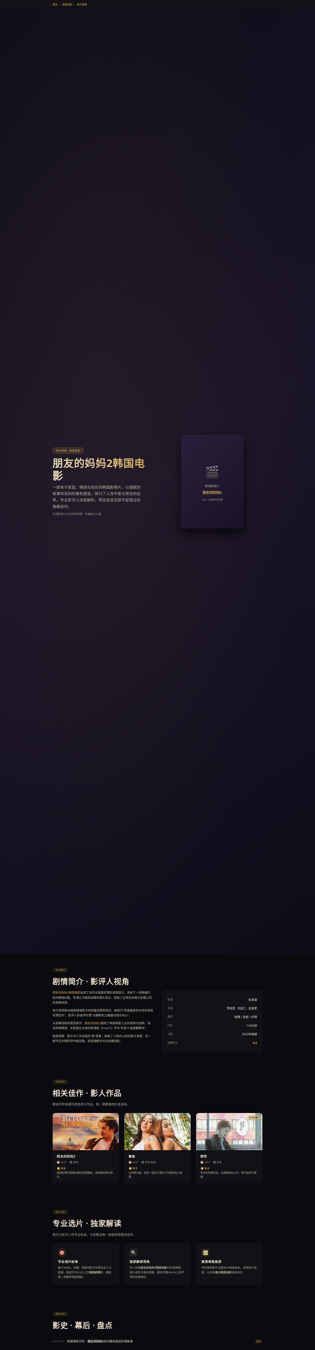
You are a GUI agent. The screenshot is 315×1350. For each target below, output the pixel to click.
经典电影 (67, 4)
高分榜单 (82, 4)
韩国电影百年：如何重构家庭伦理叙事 (100, 1341)
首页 (55, 4)
